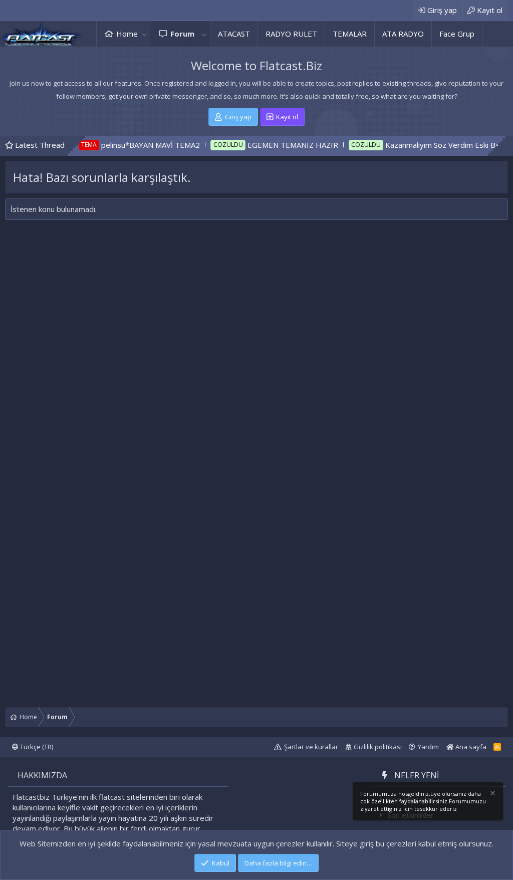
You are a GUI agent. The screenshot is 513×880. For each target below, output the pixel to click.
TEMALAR (350, 34)
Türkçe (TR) (36, 746)
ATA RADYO (403, 34)
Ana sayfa (470, 746)
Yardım (428, 746)
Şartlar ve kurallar (311, 746)
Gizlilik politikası (378, 746)
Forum (182, 34)
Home (127, 34)
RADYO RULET (291, 34)
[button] (144, 34)
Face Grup (456, 34)
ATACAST (234, 34)
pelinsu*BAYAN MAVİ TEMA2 (126, 145)
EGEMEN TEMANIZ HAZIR (268, 145)
